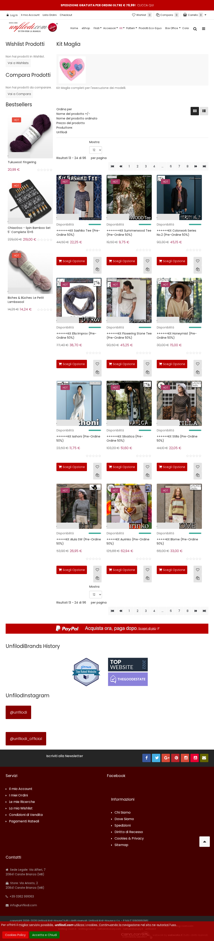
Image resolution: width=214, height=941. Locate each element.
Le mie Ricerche (22, 802)
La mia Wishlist (21, 808)
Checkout (66, 15)
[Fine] (204, 166)
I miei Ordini (18, 795)
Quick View (48, 217)
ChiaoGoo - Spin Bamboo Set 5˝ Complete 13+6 (29, 230)
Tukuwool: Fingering (22, 162)
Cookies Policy (15, 935)
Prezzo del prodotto (70, 123)
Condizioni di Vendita (26, 815)
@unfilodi (18, 712)
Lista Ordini (50, 15)
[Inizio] (112, 166)
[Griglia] (195, 111)
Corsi (185, 28)
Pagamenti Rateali (24, 821)
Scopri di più (147, 628)
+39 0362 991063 (21, 896)
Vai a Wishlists (18, 63)
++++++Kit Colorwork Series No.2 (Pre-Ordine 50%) (176, 232)
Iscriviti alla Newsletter (64, 756)
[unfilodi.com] (33, 28)
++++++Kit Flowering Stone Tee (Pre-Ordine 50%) (129, 335)
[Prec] (121, 166)
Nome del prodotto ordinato (76, 118)
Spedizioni (123, 825)
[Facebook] (146, 758)
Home (74, 28)
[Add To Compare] (97, 269)
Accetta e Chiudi (44, 935)
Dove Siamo (124, 819)
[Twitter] (156, 758)
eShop (86, 28)
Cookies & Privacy (129, 838)
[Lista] (204, 111)
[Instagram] (185, 758)
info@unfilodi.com (23, 905)
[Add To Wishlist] (97, 261)
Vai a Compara (19, 94)
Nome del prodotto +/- (73, 114)
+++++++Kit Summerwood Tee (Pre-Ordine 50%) (129, 232)
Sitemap (121, 845)
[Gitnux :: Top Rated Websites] (86, 672)
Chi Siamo (123, 812)
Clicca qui (145, 5)
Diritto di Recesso (129, 832)
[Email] (204, 758)
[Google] (166, 758)
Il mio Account (30, 15)
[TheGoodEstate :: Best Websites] (128, 672)
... (162, 166)
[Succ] (196, 166)
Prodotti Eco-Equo (150, 28)
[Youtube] (194, 758)
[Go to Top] (204, 841)
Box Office (171, 28)
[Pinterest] (175, 758)
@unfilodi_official (26, 738)
